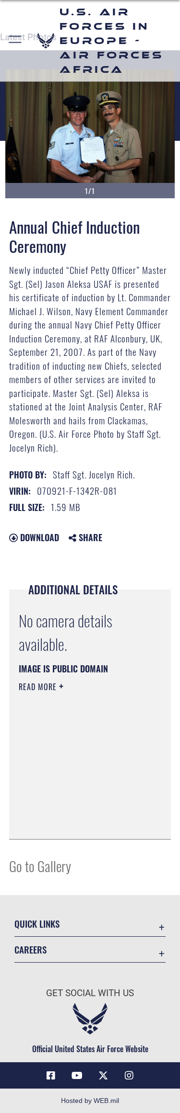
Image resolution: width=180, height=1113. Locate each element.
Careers (30, 949)
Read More (39, 687)
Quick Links (37, 924)
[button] (15, 40)
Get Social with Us (90, 993)
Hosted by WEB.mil (90, 1100)
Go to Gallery (40, 865)
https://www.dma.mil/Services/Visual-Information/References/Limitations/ (77, 808)
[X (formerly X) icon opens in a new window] (103, 1075)
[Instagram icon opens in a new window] (129, 1075)
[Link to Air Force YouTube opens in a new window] (77, 1075)
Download (38, 537)
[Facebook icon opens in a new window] (51, 1075)
